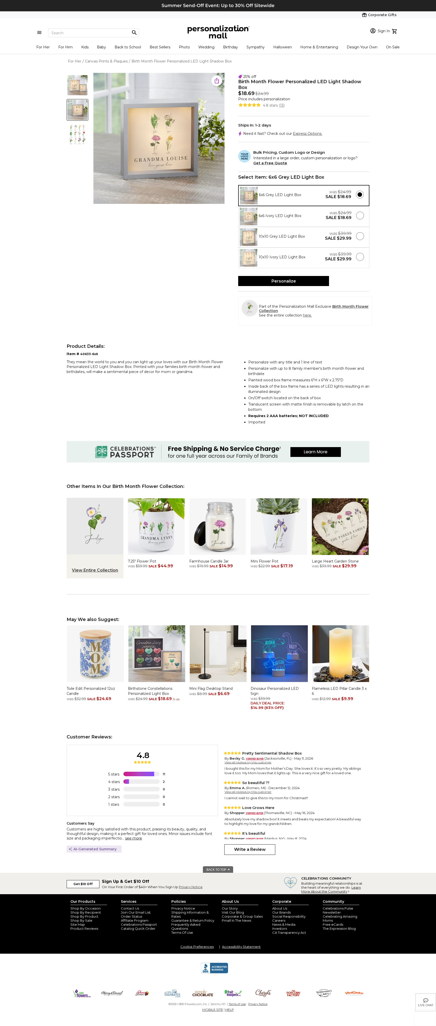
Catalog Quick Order (138, 928)
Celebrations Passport (139, 924)
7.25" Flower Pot (142, 561)
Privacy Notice (191, 887)
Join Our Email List (136, 912)
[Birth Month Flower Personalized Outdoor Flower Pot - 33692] (156, 556)
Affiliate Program (134, 920)
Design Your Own (362, 47)
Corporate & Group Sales (242, 916)
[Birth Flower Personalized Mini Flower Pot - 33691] (279, 556)
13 (282, 105)
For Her (43, 47)
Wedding (206, 47)
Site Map (77, 924)
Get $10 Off (83, 884)
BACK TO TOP (216, 870)
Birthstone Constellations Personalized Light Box (150, 691)
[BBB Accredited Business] (214, 972)
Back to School (128, 47)
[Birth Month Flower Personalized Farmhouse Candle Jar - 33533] (217, 556)
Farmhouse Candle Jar (209, 561)
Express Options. (307, 133)
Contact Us (130, 908)
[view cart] (395, 30)
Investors (279, 928)
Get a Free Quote (270, 163)
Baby (101, 47)
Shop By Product (84, 916)
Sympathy (256, 47)
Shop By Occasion (85, 908)
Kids (85, 47)
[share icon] (216, 80)
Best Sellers (160, 47)
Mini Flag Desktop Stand (211, 688)
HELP (229, 1010)
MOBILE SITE (212, 1010)
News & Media (283, 924)
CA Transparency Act (289, 932)
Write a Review (250, 849)
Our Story (230, 908)
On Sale (393, 47)
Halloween (282, 47)
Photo (184, 47)
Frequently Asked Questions (185, 926)
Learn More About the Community (331, 889)
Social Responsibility (289, 916)
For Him (65, 47)
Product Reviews (84, 928)
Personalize (283, 281)
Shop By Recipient (85, 912)
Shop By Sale (81, 920)
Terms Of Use (182, 932)
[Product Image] (159, 139)
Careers (278, 920)
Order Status (131, 916)
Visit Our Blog (233, 912)
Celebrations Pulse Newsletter (338, 910)
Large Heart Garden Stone (335, 561)
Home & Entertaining (319, 47)
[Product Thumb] (77, 85)
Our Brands (281, 912)
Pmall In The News (236, 920)
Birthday (230, 47)
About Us (279, 908)
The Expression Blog (339, 928)
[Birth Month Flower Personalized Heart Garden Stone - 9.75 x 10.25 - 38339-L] (340, 556)
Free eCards (333, 924)
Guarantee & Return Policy (192, 920)
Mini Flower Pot (264, 561)
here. (307, 315)
